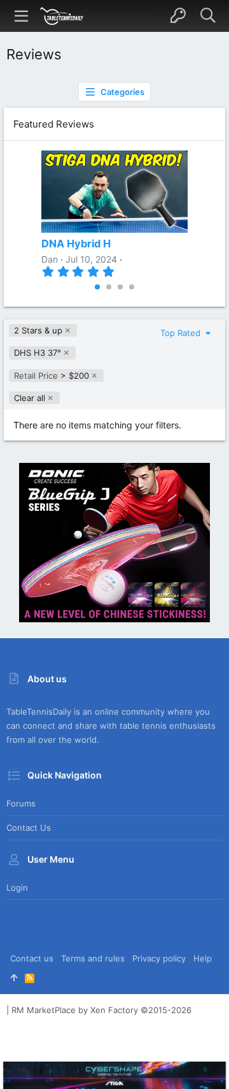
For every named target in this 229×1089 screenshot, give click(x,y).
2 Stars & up (38, 330)
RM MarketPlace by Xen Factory (101, 1010)
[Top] (13, 977)
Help (202, 958)
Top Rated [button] (181, 333)
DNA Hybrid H (76, 243)
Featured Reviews (53, 124)
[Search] (208, 16)
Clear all (29, 398)
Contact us (28, 827)
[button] (21, 15)
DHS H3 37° (37, 352)
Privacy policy (159, 958)
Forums (21, 803)
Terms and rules (93, 958)
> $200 (51, 375)
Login (17, 887)
